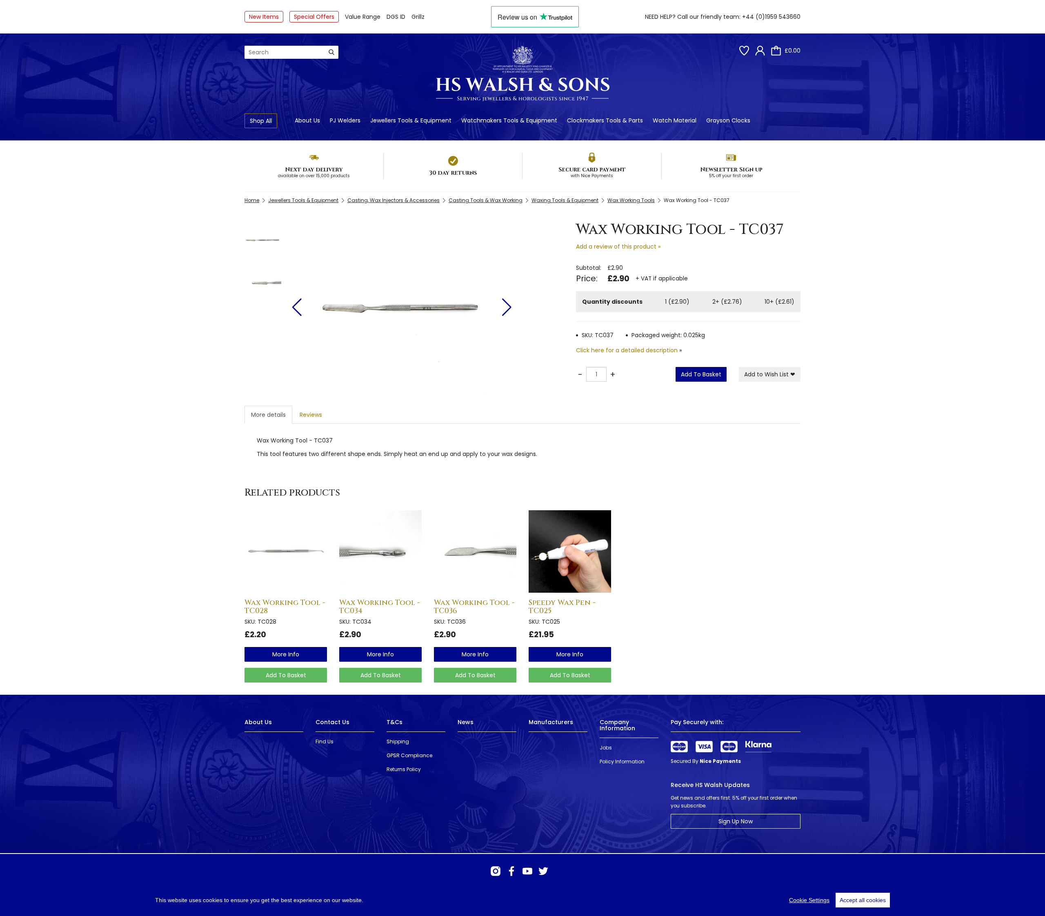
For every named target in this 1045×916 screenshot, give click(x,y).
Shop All (261, 121)
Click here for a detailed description (627, 350)
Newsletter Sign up (731, 169)
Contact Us (332, 722)
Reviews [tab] (311, 415)
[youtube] (527, 871)
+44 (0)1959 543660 (771, 17)
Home (252, 200)
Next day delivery (314, 169)
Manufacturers (551, 722)
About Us (307, 120)
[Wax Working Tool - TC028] (286, 551)
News (466, 722)
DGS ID (396, 17)
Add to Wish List (769, 374)
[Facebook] (511, 871)
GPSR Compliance (409, 755)
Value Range (362, 17)
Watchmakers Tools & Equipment (509, 120)
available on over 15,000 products (314, 176)
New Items (264, 17)
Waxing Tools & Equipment (564, 200)
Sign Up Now (735, 821)
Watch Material (674, 120)
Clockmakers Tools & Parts (605, 120)
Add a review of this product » (618, 246)
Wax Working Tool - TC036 (474, 607)
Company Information (617, 725)
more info (285, 654)
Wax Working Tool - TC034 (379, 607)
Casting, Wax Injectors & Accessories (393, 200)
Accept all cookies (863, 900)
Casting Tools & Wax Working (485, 200)
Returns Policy (404, 769)
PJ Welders (345, 120)
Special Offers (314, 17)
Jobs (606, 747)
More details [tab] (268, 415)
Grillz (418, 17)
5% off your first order (731, 176)
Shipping (398, 741)
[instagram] (495, 871)
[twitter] (543, 871)
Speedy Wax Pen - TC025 (562, 607)
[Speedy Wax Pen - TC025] (570, 551)
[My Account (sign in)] (760, 51)
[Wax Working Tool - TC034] (380, 551)
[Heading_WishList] (744, 51)
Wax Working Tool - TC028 (285, 607)
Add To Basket (701, 374)
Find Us (325, 741)
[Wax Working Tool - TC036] (475, 551)
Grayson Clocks (728, 120)
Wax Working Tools (631, 200)
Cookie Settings (809, 900)
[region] (522, 900)
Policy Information (622, 761)
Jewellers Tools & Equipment (410, 120)
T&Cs (394, 722)
